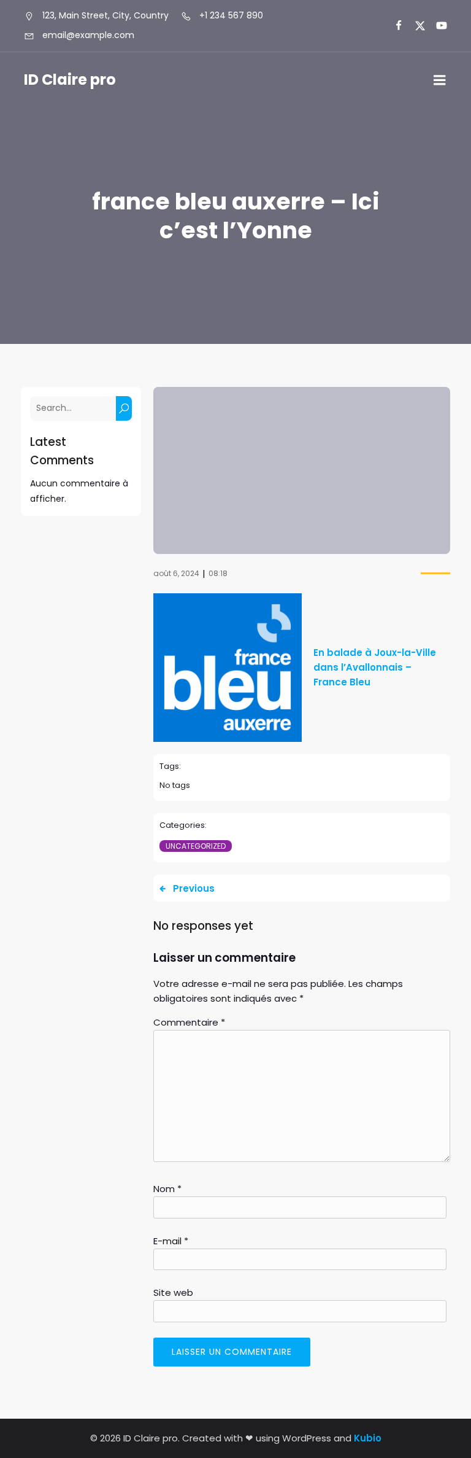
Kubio (367, 1438)
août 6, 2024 (176, 573)
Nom (167, 1188)
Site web (173, 1292)
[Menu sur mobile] (439, 80)
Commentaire (189, 1022)
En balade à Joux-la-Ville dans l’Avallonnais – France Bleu (374, 667)
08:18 (218, 573)
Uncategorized (196, 846)
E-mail (170, 1240)
